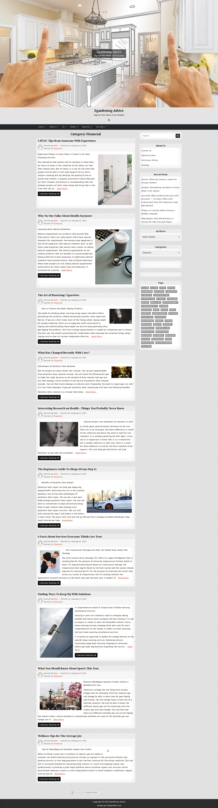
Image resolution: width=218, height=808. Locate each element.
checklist (171, 291)
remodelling (162, 328)
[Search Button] (109, 120)
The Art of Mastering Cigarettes (58, 295)
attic (162, 287)
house (164, 309)
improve (146, 313)
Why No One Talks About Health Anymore (65, 216)
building (159, 291)
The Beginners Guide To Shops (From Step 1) (67, 469)
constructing (161, 295)
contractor (148, 298)
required (146, 335)
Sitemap (145, 165)
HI (63, 127)
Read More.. (62, 188)
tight (168, 339)
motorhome (147, 320)
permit (159, 320)
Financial (57, 148)
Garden (164, 306)
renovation (162, 331)
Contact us (146, 150)
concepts (146, 295)
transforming (163, 342)
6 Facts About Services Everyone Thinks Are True (70, 536)
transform (148, 342)
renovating (148, 331)
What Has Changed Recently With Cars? (64, 352)
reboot (157, 324)
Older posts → (92, 792)
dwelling (156, 302)
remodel (167, 324)
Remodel (86, 127)
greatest (146, 309)
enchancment (170, 302)
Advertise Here (148, 155)
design (145, 302)
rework (145, 339)
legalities (147, 317)
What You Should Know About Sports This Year (68, 668)
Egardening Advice (109, 52)
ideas (172, 309)
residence (159, 335)
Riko (56, 146)
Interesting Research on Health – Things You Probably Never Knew (81, 408)
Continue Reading (50, 194)
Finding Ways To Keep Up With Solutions (64, 594)
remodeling (148, 328)
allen (145, 287)
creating (172, 298)
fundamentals (149, 306)
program (146, 324)
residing (170, 335)
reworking (157, 339)
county (161, 298)
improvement (160, 313)
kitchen (173, 313)
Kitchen (100, 127)
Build (41, 127)
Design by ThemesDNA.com (109, 805)
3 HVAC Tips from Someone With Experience (67, 141)
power (168, 320)
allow (154, 287)
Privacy (53, 127)
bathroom (147, 291)
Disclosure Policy (149, 160)
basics (171, 287)
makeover (160, 317)
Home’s (73, 127)
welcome (146, 346)
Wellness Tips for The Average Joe (60, 736)
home (156, 309)
